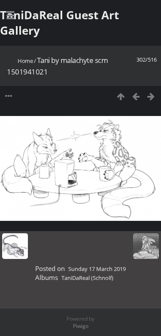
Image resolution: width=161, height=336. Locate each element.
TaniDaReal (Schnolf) (87, 278)
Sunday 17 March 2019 (97, 269)
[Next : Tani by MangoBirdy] (150, 96)
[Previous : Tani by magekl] (135, 96)
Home (25, 61)
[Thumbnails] (120, 96)
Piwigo (80, 326)
